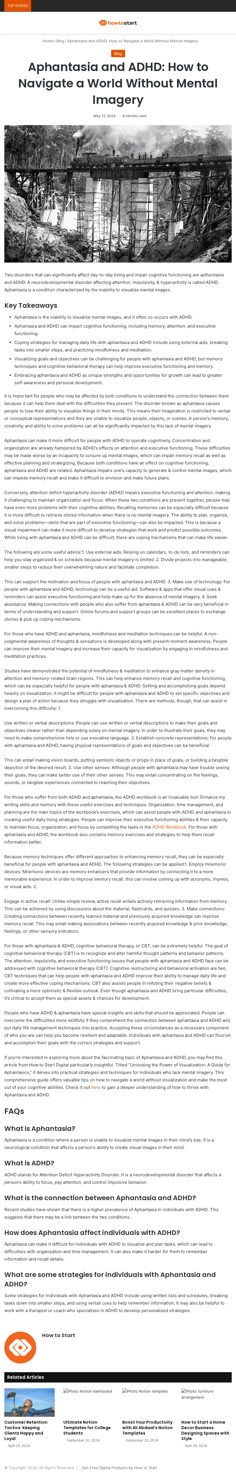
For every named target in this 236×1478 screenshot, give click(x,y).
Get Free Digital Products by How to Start (119, 1467)
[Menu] (229, 24)
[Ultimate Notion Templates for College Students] (88, 1402)
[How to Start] (118, 23)
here (96, 1087)
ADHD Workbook (169, 827)
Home (47, 41)
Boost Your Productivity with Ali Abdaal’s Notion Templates (147, 1427)
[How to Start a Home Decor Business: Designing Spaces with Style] (206, 1402)
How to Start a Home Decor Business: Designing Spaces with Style (205, 1430)
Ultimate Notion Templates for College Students (87, 1427)
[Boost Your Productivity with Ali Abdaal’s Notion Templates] (147, 1402)
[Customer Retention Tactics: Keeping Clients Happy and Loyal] (29, 1402)
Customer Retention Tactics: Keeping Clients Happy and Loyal (25, 1430)
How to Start (58, 1335)
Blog (60, 41)
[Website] (45, 1345)
